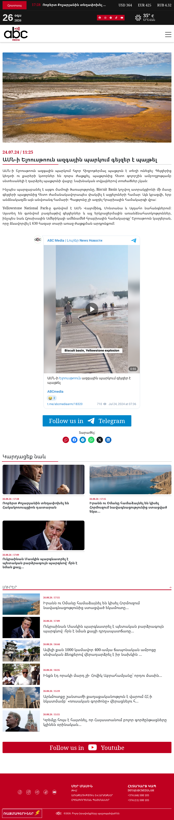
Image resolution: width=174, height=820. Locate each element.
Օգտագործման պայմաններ (90, 800)
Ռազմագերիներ (19, 813)
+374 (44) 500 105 (138, 795)
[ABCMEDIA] (16, 33)
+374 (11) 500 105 (138, 800)
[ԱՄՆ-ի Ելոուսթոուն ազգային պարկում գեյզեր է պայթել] (87, 100)
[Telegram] (111, 17)
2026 (68, 813)
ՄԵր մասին (82, 786)
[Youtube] (122, 17)
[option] (73, 5)
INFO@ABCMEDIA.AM (141, 790)
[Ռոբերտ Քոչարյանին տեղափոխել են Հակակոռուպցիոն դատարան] (43, 479)
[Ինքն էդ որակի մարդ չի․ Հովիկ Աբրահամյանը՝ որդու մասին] (21, 674)
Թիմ (74, 790)
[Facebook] (99, 17)
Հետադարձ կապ (142, 786)
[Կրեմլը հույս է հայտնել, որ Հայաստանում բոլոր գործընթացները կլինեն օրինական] (21, 721)
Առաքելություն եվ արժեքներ (92, 795)
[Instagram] (105, 17)
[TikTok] (116, 17)
